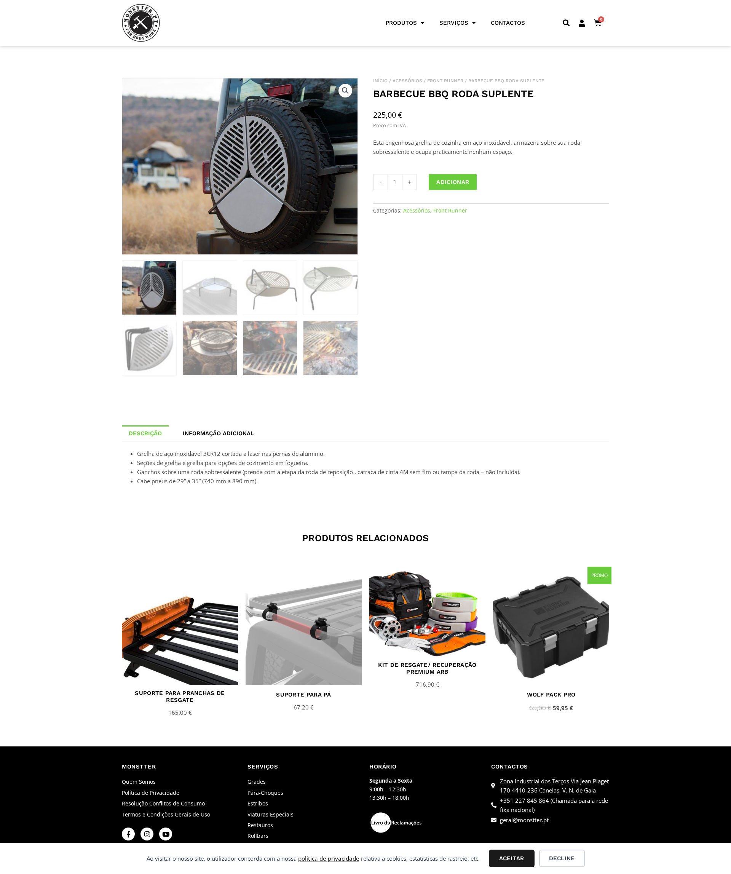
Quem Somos (139, 781)
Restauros (260, 825)
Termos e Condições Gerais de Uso (166, 814)
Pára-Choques (265, 792)
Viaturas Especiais (270, 814)
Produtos (401, 22)
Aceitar (511, 858)
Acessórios (407, 80)
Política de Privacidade (150, 792)
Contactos (508, 22)
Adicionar (452, 182)
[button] (566, 23)
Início (380, 80)
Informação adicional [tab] (218, 433)
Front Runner (445, 80)
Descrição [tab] (145, 433)
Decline (562, 858)
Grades (256, 781)
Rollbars (257, 835)
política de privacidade (328, 858)
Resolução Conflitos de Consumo (163, 803)
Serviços (453, 22)
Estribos (257, 803)
